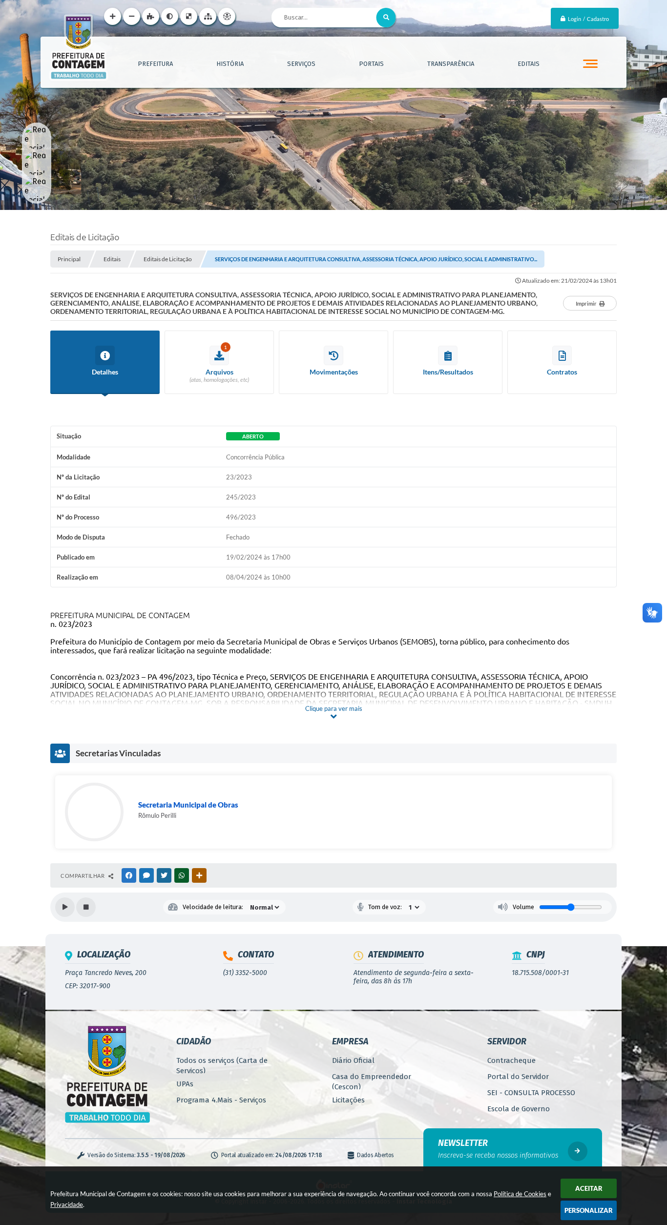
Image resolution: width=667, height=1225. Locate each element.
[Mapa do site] (207, 16)
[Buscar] (386, 17)
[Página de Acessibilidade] (226, 16)
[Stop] (86, 907)
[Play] (65, 907)
